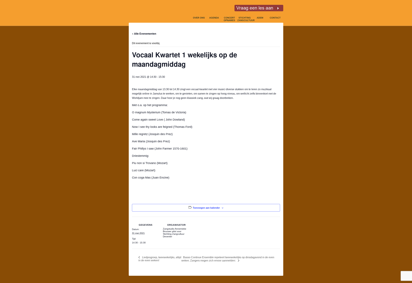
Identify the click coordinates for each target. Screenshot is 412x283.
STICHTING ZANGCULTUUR (244, 18)
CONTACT (275, 17)
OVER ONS (199, 17)
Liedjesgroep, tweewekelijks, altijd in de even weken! (159, 259)
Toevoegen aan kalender (206, 207)
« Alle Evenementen (144, 33)
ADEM (260, 17)
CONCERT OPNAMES (229, 18)
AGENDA (214, 17)
